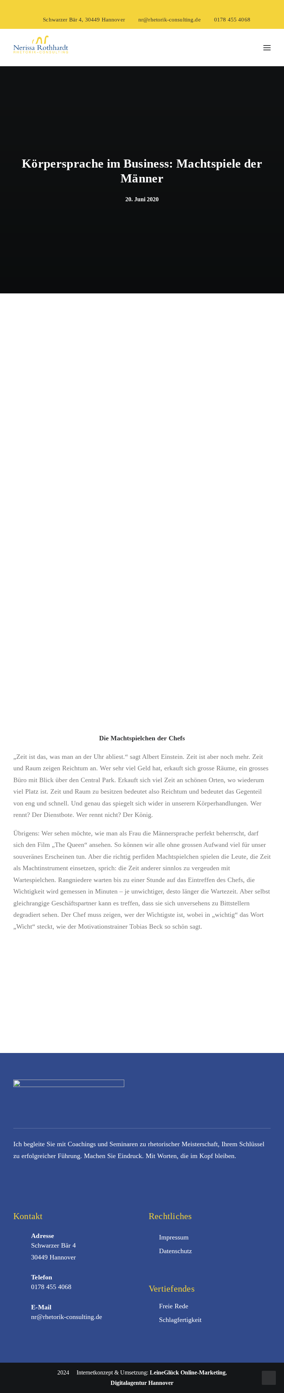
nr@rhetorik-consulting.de (169, 20)
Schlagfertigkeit (180, 1319)
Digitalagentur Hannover (142, 1383)
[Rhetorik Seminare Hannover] (40, 48)
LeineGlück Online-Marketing (188, 1372)
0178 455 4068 (232, 20)
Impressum (174, 1237)
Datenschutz (175, 1251)
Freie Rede (173, 1306)
